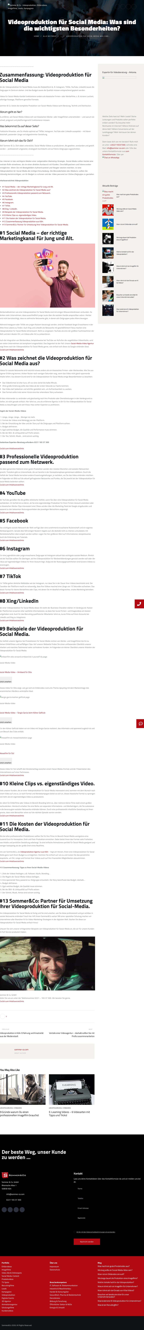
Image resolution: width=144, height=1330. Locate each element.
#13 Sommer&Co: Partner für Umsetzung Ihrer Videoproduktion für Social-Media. (35, 224)
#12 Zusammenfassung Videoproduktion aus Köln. (23, 221)
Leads (4, 1288)
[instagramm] (128, 6)
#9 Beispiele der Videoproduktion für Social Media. (22, 212)
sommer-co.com (21, 1049)
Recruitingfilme (8, 1285)
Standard (18, 1108)
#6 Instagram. (8, 202)
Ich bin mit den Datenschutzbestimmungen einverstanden (95, 1232)
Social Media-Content (10, 1276)
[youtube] (122, 6)
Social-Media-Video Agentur (82, 343)
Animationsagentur (9, 1304)
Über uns (53, 1263)
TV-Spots (5, 1282)
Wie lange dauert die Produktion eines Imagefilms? (126, 238)
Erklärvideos (7, 1266)
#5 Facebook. (7, 199)
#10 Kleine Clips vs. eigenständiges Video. (19, 215)
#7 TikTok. (6, 205)
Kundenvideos (7, 1310)
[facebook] (133, 6)
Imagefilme (6, 1269)
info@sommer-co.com (116, 148)
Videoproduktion (8, 1294)
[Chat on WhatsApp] (110, 157)
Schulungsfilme (8, 1307)
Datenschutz (55, 1269)
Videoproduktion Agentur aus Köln (34, 851)
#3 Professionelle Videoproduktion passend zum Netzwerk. (26, 193)
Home (36, 36)
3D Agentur (6, 1301)
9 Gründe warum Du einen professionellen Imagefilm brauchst (19, 1113)
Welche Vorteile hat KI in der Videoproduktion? (125, 253)
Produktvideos (7, 1279)
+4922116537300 (117, 144)
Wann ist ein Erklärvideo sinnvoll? (127, 224)
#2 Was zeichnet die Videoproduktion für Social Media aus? (26, 189)
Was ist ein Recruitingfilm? (108, 1305)
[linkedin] (117, 6)
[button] (3, 1016)
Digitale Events (8, 1298)
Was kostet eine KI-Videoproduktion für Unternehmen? (127, 310)
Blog (99, 1263)
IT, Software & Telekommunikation (64, 1285)
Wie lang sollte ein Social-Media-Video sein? (126, 210)
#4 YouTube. (7, 196)
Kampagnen (6, 1291)
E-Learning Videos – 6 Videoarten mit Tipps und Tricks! (69, 1113)
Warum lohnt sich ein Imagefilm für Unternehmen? (127, 267)
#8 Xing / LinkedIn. (9, 208)
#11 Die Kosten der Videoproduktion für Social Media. (24, 218)
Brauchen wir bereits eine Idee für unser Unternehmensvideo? (127, 296)
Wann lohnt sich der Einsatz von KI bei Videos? (127, 281)
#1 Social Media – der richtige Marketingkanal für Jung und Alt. (27, 186)
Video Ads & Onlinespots (12, 1272)
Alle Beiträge (49, 36)
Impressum (54, 1266)
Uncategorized (6, 1108)
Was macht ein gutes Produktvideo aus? (127, 195)
